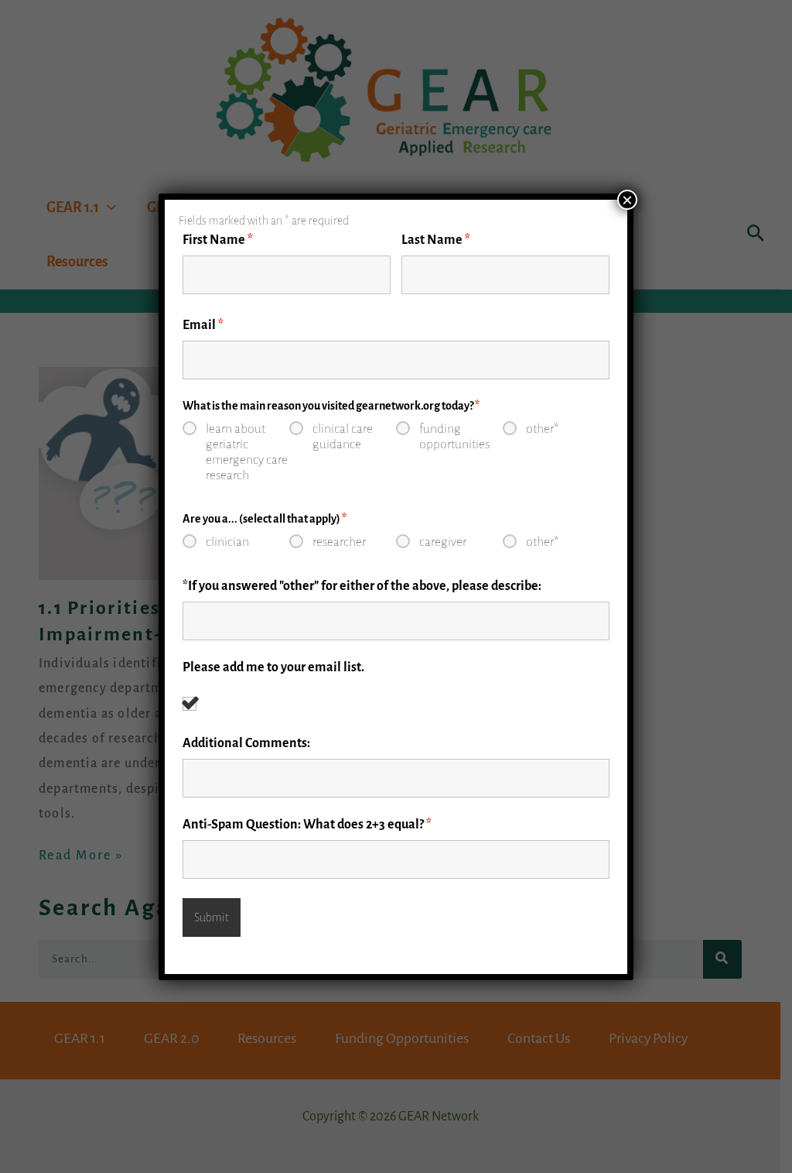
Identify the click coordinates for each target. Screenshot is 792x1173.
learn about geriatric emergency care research (247, 452)
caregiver (442, 542)
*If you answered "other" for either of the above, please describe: (362, 586)
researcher (339, 542)
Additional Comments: (246, 743)
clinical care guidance (342, 436)
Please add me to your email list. (273, 667)
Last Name (435, 240)
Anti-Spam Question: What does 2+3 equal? (307, 825)
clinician (227, 542)
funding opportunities (454, 436)
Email (203, 325)
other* (542, 429)
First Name (218, 240)
